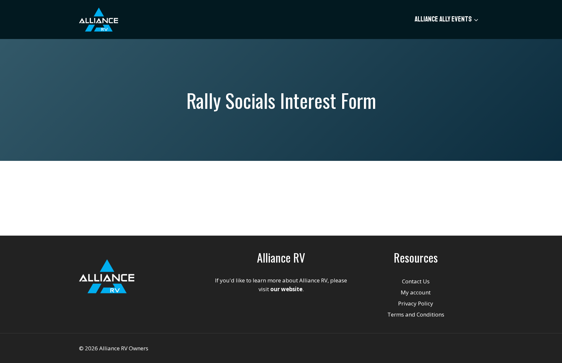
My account (416, 292)
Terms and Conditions (415, 314)
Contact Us (416, 281)
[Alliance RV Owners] (98, 19)
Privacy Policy (415, 303)
